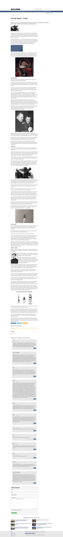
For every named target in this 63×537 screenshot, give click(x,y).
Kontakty (12, 531)
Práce (42, 11)
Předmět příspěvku (13, 494)
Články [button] (13, 11)
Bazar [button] (31, 11)
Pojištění (36, 11)
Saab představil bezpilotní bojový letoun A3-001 (42, 519)
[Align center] (17, 498)
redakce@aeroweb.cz (30, 533)
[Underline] (14, 498)
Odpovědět (34, 348)
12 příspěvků (21, 20)
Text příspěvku (13, 497)
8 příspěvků (41, 525)
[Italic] (13, 498)
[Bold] (12, 498)
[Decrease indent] (21, 498)
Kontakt (50, 11)
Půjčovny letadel (24, 11)
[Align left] (16, 498)
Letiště (29, 11)
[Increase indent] (22, 498)
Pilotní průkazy (19, 11)
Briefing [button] (16, 11)
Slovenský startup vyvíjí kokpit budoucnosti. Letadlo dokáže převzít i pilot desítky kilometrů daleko (44, 524)
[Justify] (20, 498)
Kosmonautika (12, 333)
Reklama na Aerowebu (13, 534)
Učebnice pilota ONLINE (46, 11)
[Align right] (18, 498)
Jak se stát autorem (13, 533)
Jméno (12, 489)
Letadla (27, 11)
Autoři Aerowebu (13, 532)
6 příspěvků (19, 525)
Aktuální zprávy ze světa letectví (31, 517)
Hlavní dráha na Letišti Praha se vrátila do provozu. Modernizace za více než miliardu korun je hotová (21, 527)
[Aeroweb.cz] (15, 9)
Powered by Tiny (35, 508)
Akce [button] (33, 11)
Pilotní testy (39, 11)
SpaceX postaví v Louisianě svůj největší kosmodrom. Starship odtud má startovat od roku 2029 (22, 520)
